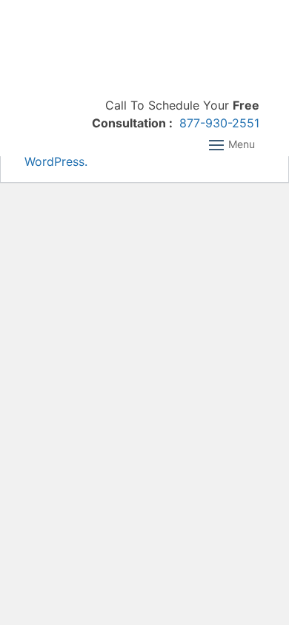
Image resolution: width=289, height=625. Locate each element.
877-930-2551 (219, 123)
